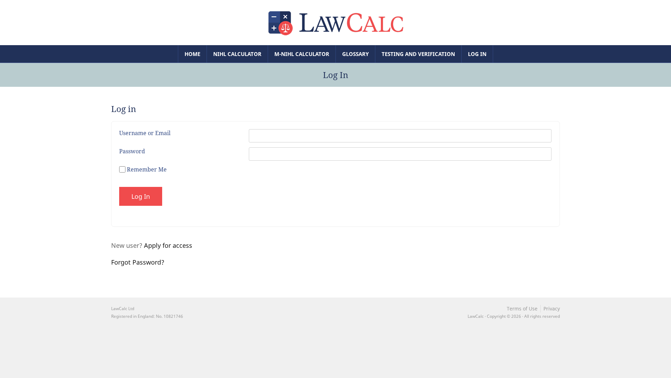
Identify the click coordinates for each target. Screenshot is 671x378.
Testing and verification (418, 53)
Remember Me (146, 169)
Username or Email (145, 133)
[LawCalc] (335, 22)
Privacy (551, 308)
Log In (477, 53)
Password (132, 151)
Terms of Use (522, 308)
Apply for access (168, 245)
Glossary (355, 53)
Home (192, 53)
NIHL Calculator (237, 53)
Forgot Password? (137, 262)
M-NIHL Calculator (301, 53)
